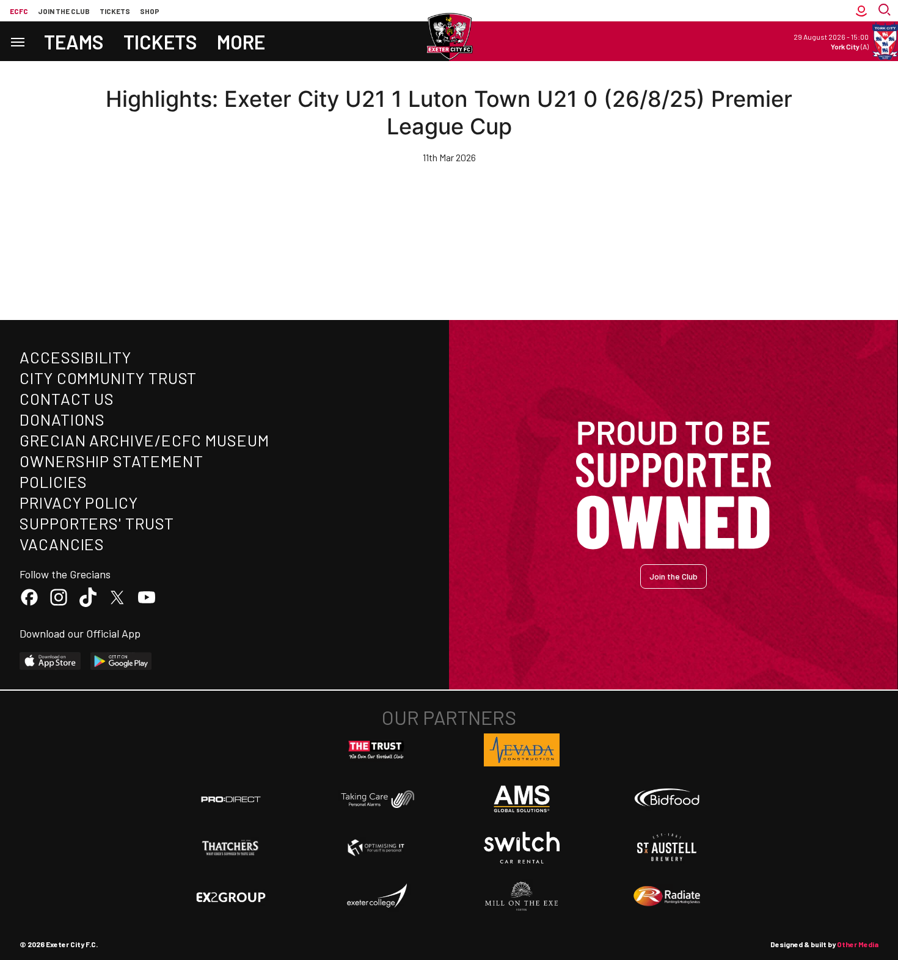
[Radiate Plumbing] (667, 896)
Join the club (64, 11)
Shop (149, 11)
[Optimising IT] (376, 847)
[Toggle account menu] (861, 10)
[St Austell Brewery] (667, 847)
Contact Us (67, 398)
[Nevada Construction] (522, 749)
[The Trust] (376, 750)
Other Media (857, 944)
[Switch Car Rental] (522, 848)
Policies (53, 481)
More (241, 41)
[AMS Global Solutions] (522, 798)
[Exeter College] (376, 896)
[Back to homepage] (449, 36)
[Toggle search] (886, 10)
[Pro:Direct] (231, 799)
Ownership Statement (111, 460)
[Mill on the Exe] (522, 896)
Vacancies (62, 543)
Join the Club (673, 576)
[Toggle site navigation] (17, 41)
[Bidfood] (667, 799)
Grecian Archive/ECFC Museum (144, 440)
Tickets (115, 11)
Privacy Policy (79, 502)
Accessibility (75, 356)
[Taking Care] (376, 799)
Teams (74, 41)
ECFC (19, 11)
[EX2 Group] (231, 896)
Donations (62, 419)
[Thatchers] (231, 847)
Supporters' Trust (97, 523)
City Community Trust (108, 377)
